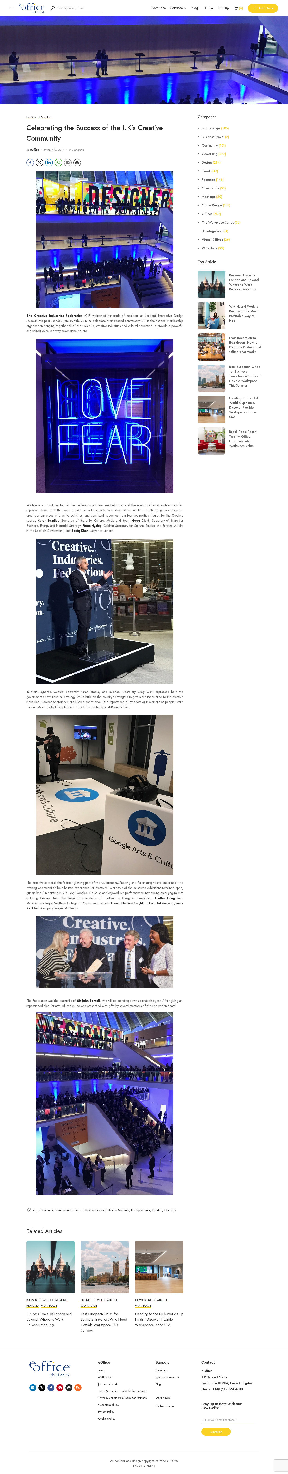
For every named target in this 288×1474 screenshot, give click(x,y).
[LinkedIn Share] (49, 162)
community (46, 1210)
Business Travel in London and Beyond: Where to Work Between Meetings (49, 1319)
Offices (207, 214)
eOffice (34, 150)
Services (176, 8)
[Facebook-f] (50, 1387)
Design (207, 162)
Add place (266, 8)
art (35, 1210)
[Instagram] (68, 1387)
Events (31, 117)
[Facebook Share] (30, 162)
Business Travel (37, 1300)
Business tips (211, 128)
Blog (194, 8)
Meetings (208, 197)
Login (209, 8)
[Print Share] (77, 162)
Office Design (212, 205)
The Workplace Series (218, 223)
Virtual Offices (212, 240)
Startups (170, 1210)
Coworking (59, 1300)
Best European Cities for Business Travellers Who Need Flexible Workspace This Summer (245, 376)
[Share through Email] (68, 162)
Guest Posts (210, 188)
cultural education (93, 1210)
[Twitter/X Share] (39, 162)
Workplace (49, 1305)
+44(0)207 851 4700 (227, 1389)
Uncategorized (212, 231)
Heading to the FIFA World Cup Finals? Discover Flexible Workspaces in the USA (159, 1319)
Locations (159, 8)
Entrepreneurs (140, 1210)
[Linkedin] (32, 1387)
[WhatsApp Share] (58, 162)
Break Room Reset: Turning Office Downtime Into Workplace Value (243, 439)
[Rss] (78, 1387)
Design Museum (118, 1210)
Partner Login (165, 1406)
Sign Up (223, 8)
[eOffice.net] (32, 8)
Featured (44, 117)
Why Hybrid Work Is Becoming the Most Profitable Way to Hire (243, 313)
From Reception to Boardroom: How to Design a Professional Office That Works (245, 345)
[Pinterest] (59, 1387)
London (157, 1210)
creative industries (67, 1210)
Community (210, 145)
